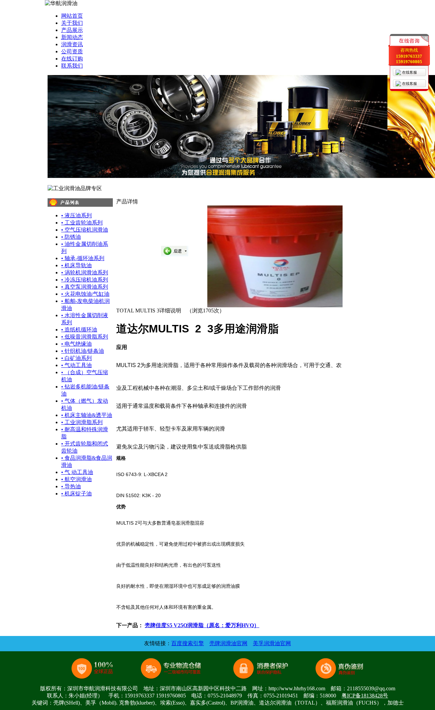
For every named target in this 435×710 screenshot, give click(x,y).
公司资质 (72, 51)
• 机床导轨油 (76, 265)
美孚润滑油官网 (272, 643)
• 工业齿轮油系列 (82, 222)
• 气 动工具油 (77, 472)
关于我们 (72, 23)
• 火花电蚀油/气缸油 (85, 294)
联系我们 (72, 66)
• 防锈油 (71, 237)
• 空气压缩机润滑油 (84, 230)
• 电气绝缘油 (76, 344)
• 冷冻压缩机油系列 (84, 280)
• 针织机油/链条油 (82, 351)
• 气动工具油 (76, 365)
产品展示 (72, 30)
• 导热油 (71, 486)
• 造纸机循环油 (79, 329)
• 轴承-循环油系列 (82, 258)
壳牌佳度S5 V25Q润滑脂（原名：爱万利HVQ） (202, 625)
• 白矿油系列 (76, 358)
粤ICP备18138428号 (365, 695)
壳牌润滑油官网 (228, 643)
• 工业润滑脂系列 (82, 422)
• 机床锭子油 (76, 493)
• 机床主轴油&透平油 (86, 415)
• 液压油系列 (76, 215)
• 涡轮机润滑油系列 (84, 272)
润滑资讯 (72, 44)
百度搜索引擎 (187, 643)
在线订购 (72, 58)
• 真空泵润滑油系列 (84, 287)
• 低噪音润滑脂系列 (84, 337)
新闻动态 (72, 37)
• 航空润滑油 (76, 479)
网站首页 (72, 16)
